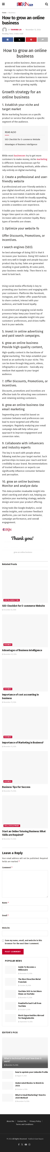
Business (12, 13)
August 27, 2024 (22, 1076)
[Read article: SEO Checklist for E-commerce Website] (25, 586)
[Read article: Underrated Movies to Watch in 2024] (7, 1086)
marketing (42, 159)
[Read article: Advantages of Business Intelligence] (25, 630)
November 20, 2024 (10, 654)
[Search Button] (46, 4)
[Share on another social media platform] (42, 39)
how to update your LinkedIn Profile (31, 1072)
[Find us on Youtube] (26, 1144)
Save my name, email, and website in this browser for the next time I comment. (23, 942)
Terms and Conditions (24, 1124)
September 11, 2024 (25, 1022)
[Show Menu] (3, 4)
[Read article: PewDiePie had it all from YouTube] (10, 1006)
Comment (7, 867)
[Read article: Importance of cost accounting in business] (25, 675)
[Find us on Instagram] (29, 1144)
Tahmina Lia (16, 30)
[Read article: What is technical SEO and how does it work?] (25, 1053)
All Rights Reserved (19, 1139)
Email (5, 915)
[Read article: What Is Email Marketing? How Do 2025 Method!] (7, 1098)
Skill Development (11, 826)
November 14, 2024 (11, 1065)
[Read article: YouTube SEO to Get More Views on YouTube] (10, 994)
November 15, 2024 (9, 702)
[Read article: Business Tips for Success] (25, 767)
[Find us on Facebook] (18, 1144)
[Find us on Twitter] (22, 1144)
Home (4, 13)
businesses (19, 155)
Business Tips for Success (16, 787)
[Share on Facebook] (7, 39)
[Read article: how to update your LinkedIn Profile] (7, 1075)
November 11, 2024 (25, 998)
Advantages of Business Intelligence (21, 144)
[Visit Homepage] (25, 4)
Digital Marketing (11, 600)
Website (6, 928)
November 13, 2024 (33, 30)
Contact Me (21, 1121)
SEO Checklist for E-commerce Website (22, 139)
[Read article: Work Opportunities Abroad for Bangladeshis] (10, 1018)
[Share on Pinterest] (31, 39)
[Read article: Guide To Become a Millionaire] (10, 970)
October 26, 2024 (25, 985)
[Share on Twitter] (19, 39)
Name (5, 902)
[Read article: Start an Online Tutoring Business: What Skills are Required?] (25, 811)
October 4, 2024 (24, 1010)
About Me (10, 1121)
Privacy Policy (35, 1121)
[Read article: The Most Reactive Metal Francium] (10, 982)
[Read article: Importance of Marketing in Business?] (25, 723)
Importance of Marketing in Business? (23, 742)
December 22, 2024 (9, 610)
